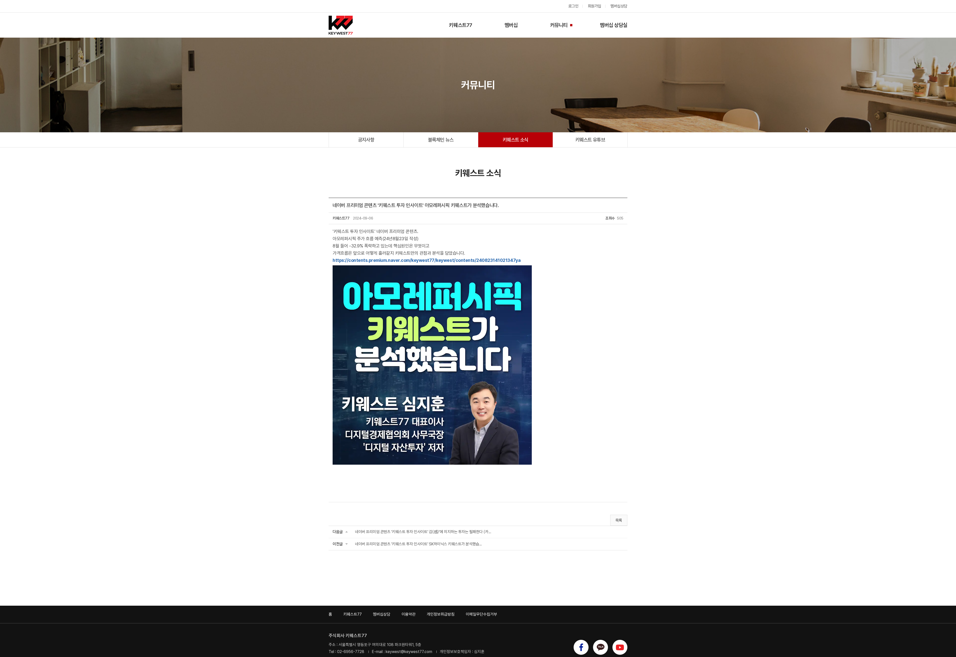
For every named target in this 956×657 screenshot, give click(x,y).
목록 (618, 520)
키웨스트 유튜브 (590, 140)
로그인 (573, 6)
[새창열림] (581, 648)
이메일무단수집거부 (481, 614)
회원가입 (594, 6)
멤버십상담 (618, 6)
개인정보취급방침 (441, 614)
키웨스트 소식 (515, 140)
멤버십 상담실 (613, 25)
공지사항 (366, 140)
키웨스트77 (460, 25)
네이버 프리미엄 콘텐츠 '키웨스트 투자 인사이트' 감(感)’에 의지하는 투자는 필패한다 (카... (423, 531)
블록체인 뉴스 (441, 140)
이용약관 (409, 614)
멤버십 (511, 25)
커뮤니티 (559, 25)
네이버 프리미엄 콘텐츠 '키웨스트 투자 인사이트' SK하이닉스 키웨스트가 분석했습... (418, 544)
